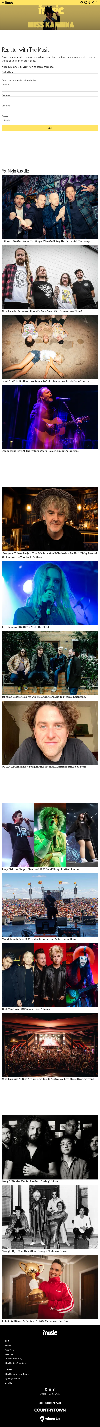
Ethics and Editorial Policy (13, 1359)
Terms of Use (9, 1354)
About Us (8, 1345)
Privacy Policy (9, 1350)
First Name (6, 95)
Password (5, 85)
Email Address (7, 72)
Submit (50, 128)
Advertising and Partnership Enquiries (17, 1374)
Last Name (6, 106)
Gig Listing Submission (12, 1378)
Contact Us (8, 1383)
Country (5, 116)
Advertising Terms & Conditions (15, 1363)
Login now (28, 66)
